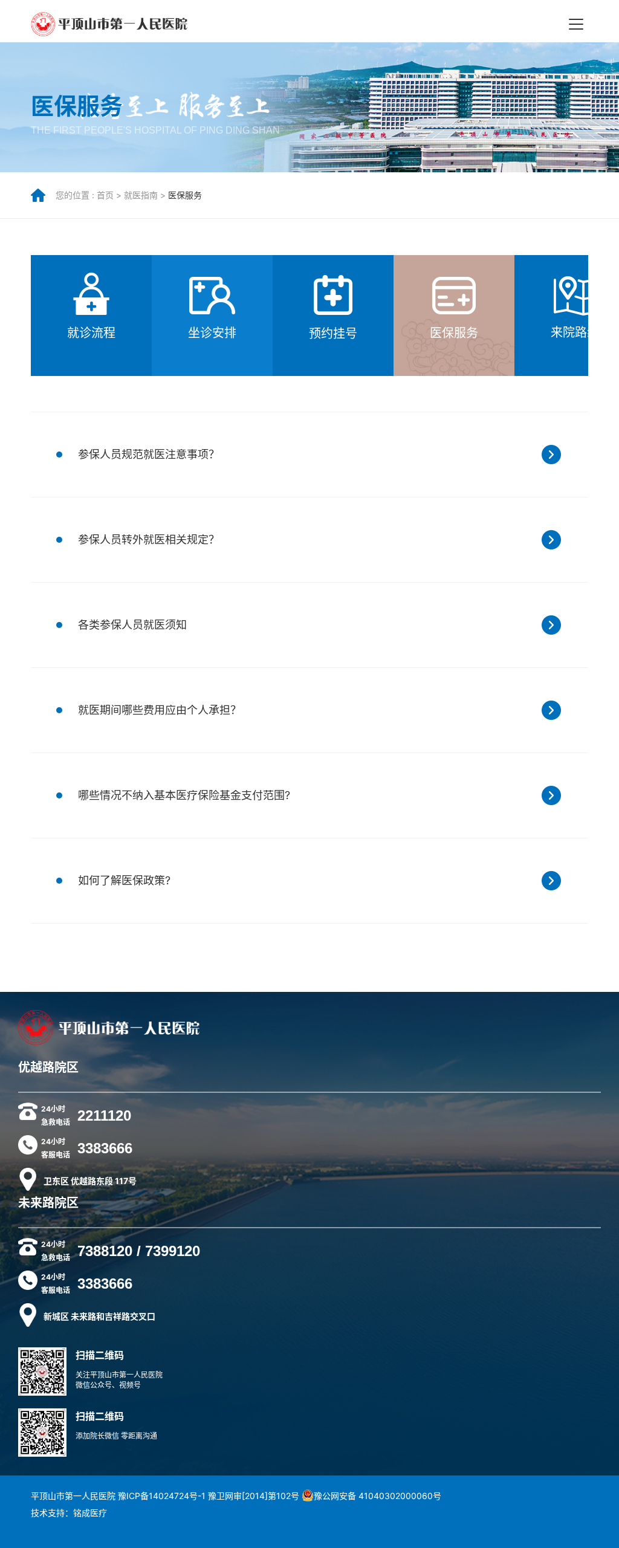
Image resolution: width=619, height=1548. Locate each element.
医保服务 (185, 195)
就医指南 (141, 195)
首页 (105, 195)
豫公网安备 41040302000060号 (377, 1496)
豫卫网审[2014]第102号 (253, 1496)
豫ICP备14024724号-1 (162, 1496)
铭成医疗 (90, 1513)
